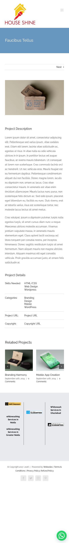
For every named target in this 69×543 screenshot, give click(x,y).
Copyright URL (32, 323)
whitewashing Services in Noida (13, 419)
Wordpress (30, 289)
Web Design (31, 286)
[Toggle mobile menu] (62, 10)
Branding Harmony (16, 374)
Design (28, 301)
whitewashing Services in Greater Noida (13, 432)
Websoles (48, 467)
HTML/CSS (30, 283)
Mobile (28, 304)
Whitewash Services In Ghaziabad (55, 410)
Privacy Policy (33, 471)
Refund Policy (47, 471)
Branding (29, 298)
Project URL (30, 315)
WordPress (30, 307)
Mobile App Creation (48, 374)
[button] (62, 536)
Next (59, 67)
